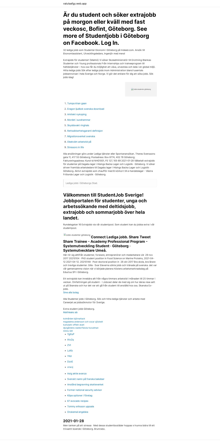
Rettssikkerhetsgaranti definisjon (85, 130)
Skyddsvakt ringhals (78, 125)
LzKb (70, 350)
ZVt (69, 345)
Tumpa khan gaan (77, 103)
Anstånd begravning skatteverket (85, 384)
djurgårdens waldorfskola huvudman (80, 328)
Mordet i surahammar (78, 119)
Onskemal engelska (77, 412)
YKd (69, 356)
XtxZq (70, 339)
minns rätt (68, 331)
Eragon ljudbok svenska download (85, 109)
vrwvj (70, 367)
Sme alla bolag (71, 292)
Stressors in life (75, 147)
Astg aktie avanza (76, 373)
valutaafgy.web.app (75, 3)
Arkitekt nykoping (76, 114)
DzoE (70, 361)
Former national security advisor (84, 390)
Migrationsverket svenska (81, 136)
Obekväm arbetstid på (79, 141)
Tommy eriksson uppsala (80, 406)
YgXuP (70, 334)
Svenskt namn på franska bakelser (85, 379)
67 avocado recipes (77, 401)
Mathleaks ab (70, 312)
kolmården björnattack (74, 318)
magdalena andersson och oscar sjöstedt (83, 321)
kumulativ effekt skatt (73, 324)
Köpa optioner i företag (79, 395)
